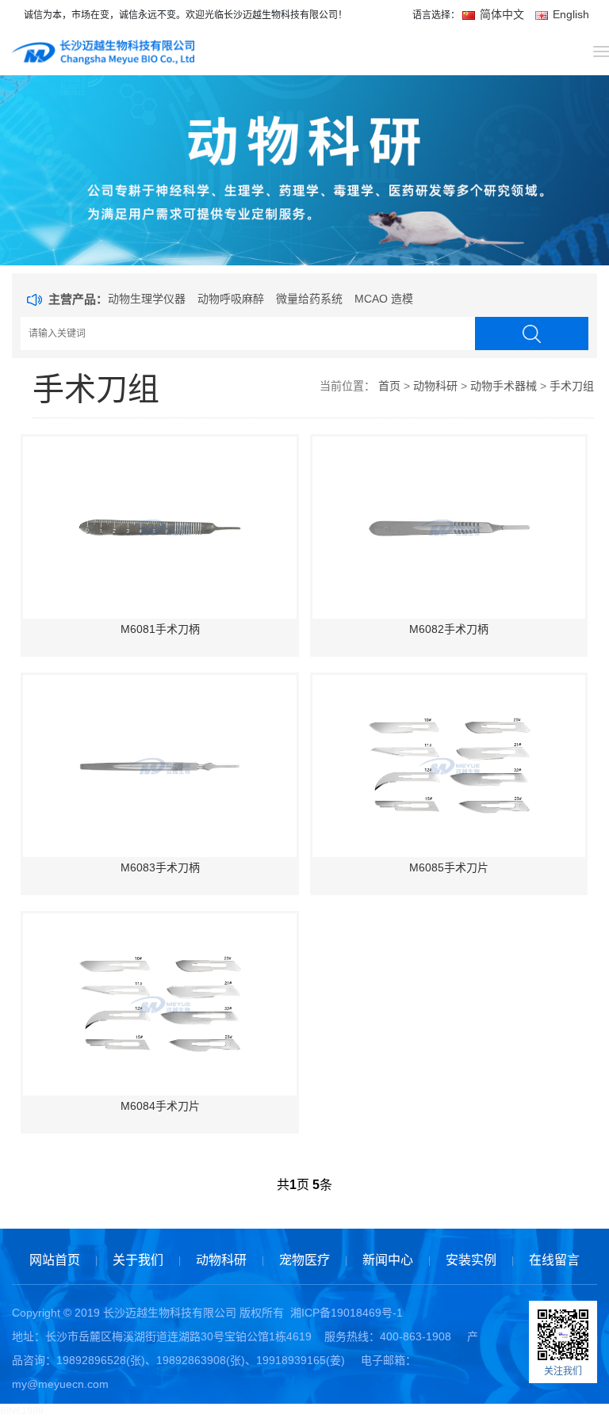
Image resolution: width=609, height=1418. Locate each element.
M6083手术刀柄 (160, 867)
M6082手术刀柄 (448, 629)
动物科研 (435, 385)
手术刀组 (572, 385)
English (569, 14)
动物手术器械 (503, 385)
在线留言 (554, 1260)
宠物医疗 (304, 1260)
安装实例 (471, 1260)
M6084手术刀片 (160, 1106)
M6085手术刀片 (448, 867)
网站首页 (54, 1260)
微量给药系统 (309, 298)
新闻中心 (387, 1260)
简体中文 (502, 14)
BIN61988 (22, 1410)
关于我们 (138, 1260)
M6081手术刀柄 (160, 629)
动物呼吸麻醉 (230, 298)
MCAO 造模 (383, 298)
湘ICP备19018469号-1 (346, 1312)
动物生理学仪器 (147, 298)
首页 (389, 385)
